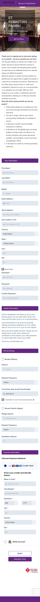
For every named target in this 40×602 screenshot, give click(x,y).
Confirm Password (9, 294)
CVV (6, 508)
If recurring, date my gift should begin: (16, 389)
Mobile (4, 189)
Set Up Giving (19, 39)
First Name (6, 168)
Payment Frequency (9, 378)
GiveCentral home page (16, 327)
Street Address (8, 210)
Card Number (9, 489)
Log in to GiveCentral (27, 3)
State (4, 239)
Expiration (8, 499)
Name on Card (10, 479)
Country (5, 229)
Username (6, 273)
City (4, 249)
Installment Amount (9, 436)
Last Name (6, 178)
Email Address (8, 199)
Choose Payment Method (13, 458)
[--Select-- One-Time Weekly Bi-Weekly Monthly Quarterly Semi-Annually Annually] (20, 382)
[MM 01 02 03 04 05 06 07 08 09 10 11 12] (11, 503)
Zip (3, 258)
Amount (5, 365)
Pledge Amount (7, 414)
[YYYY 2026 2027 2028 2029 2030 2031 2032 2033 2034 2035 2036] (29, 503)
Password (6, 284)
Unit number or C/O (9, 220)
